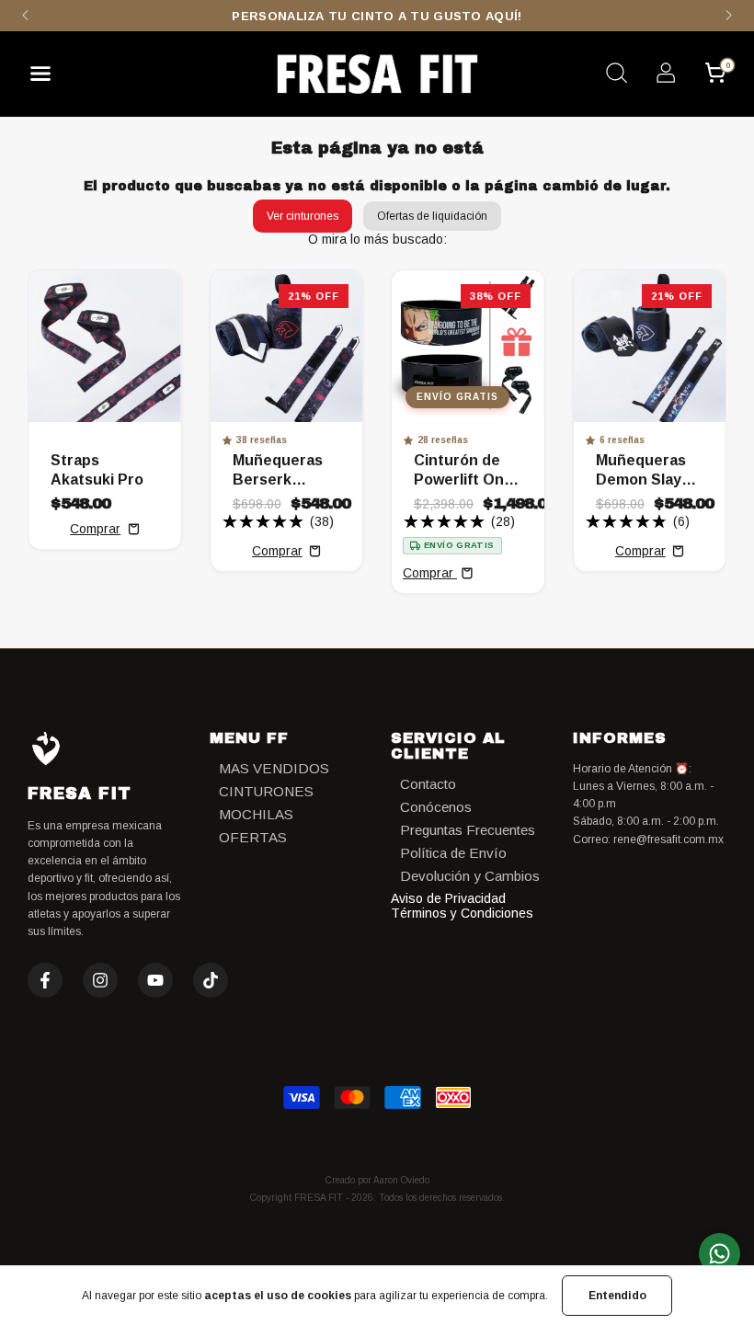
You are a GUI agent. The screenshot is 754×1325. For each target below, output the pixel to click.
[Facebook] (45, 980)
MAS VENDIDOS (274, 768)
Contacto (428, 784)
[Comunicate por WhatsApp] (719, 1253)
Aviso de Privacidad (448, 898)
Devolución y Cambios (470, 876)
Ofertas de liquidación (432, 216)
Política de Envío (453, 853)
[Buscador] (616, 75)
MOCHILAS (256, 814)
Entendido (617, 1295)
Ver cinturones (302, 216)
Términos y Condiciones (462, 913)
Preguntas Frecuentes (467, 830)
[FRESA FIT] (377, 74)
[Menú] (47, 78)
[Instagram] (100, 980)
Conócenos (436, 807)
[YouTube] (155, 980)
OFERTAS (253, 837)
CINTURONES (266, 791)
